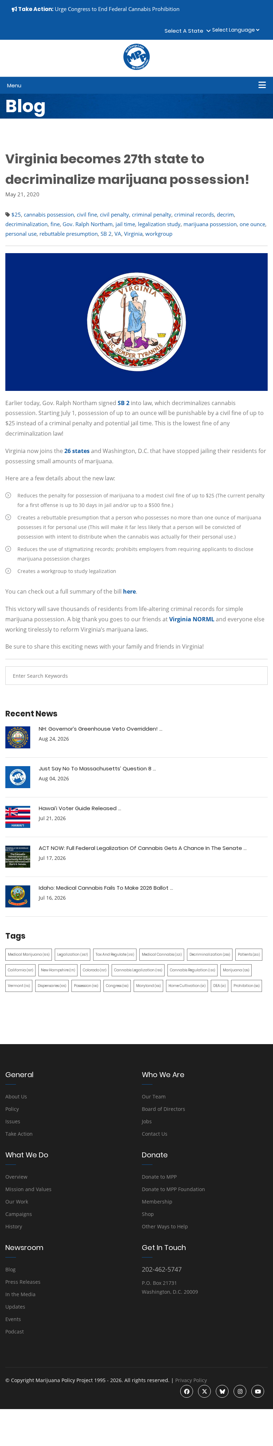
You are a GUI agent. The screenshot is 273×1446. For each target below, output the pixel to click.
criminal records (194, 214)
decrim (225, 214)
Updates (15, 1306)
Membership (157, 1201)
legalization (72, 954)
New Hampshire (58, 970)
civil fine (87, 214)
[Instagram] (240, 1391)
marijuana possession (210, 224)
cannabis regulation (192, 970)
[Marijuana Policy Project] (136, 68)
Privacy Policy (191, 1380)
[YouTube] (257, 1391)
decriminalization (26, 224)
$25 (16, 214)
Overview (16, 1176)
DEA (219, 985)
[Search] (257, 675)
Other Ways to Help (165, 1226)
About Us (16, 1096)
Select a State (185, 30)
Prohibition (246, 985)
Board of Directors (163, 1109)
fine (55, 224)
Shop (148, 1214)
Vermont (19, 985)
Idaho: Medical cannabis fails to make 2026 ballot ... (106, 887)
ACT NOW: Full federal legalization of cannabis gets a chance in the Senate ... (143, 848)
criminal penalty (151, 214)
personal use (21, 233)
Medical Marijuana (28, 954)
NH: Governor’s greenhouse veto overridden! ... (100, 728)
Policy (12, 1109)
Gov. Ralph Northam (88, 224)
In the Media (20, 1294)
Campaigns (18, 1214)
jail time (125, 224)
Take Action (19, 1133)
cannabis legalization (138, 970)
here (129, 591)
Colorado (94, 970)
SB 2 (106, 233)
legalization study (159, 224)
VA (117, 233)
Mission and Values (28, 1189)
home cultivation (186, 985)
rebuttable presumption (68, 233)
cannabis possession (49, 214)
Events (13, 1319)
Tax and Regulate (115, 954)
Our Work (16, 1201)
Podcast (14, 1331)
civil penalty (114, 214)
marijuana (236, 970)
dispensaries (52, 985)
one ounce (252, 224)
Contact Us (154, 1133)
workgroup (158, 233)
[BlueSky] (222, 1391)
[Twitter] (204, 1391)
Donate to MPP (159, 1176)
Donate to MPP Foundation (173, 1189)
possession (86, 985)
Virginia (133, 233)
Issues (12, 1121)
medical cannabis (162, 954)
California (20, 970)
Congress (117, 985)
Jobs (147, 1121)
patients (249, 954)
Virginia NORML (191, 619)
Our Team (154, 1096)
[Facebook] (186, 1391)
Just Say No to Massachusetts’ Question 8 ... (97, 768)
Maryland (148, 985)
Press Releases (23, 1281)
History (13, 1226)
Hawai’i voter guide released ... (80, 808)
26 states (77, 451)
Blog (10, 1269)
